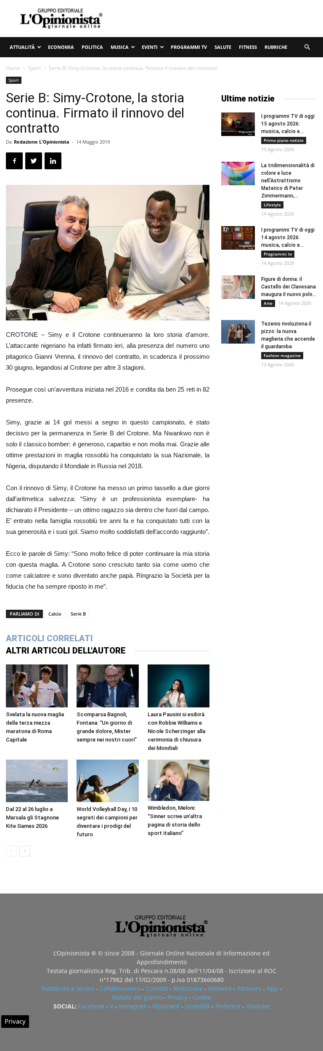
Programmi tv (189, 47)
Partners (249, 988)
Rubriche (276, 47)
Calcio (54, 614)
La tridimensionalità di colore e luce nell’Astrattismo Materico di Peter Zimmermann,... (288, 181)
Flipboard (166, 1006)
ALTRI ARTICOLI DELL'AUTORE (66, 651)
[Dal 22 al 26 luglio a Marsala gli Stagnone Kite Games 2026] (37, 781)
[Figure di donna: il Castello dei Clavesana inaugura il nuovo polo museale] (238, 287)
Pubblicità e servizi (67, 988)
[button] (307, 47)
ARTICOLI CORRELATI (49, 638)
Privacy (177, 997)
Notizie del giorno (137, 997)
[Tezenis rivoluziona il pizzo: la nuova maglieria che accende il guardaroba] (238, 332)
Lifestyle (272, 205)
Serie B (78, 614)
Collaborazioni (120, 988)
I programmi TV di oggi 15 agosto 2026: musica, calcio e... (288, 123)
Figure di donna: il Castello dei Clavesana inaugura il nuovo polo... (288, 286)
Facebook (91, 1006)
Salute (222, 47)
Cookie (202, 997)
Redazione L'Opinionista (41, 142)
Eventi (150, 47)
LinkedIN (197, 1006)
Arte (268, 303)
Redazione (188, 988)
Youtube (258, 1006)
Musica (120, 47)
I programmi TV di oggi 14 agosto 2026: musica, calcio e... (288, 237)
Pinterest (228, 1006)
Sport (34, 68)
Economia (61, 47)
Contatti (157, 988)
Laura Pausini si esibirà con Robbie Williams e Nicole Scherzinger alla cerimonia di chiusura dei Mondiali (176, 731)
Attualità (22, 47)
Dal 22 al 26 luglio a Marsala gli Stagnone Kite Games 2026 (32, 817)
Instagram (133, 1006)
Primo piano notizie (284, 140)
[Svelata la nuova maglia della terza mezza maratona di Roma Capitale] (37, 685)
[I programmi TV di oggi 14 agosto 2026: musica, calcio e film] (238, 238)
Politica (92, 47)
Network (220, 988)
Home (13, 68)
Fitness (248, 47)
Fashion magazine (282, 355)
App (272, 988)
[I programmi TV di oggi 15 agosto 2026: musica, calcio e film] (238, 124)
